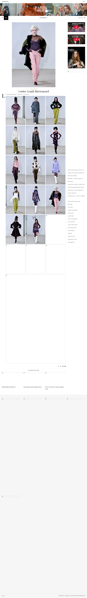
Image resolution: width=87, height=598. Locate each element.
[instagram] (83, 1)
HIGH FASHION (71, 221)
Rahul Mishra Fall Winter (9, 387)
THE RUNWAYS (5, 1)
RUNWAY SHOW (71, 236)
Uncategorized (71, 242)
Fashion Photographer (73, 210)
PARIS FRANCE (71, 230)
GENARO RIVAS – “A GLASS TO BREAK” (76, 196)
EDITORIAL (70, 207)
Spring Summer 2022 (72, 239)
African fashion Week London (74, 201)
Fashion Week (33, 89)
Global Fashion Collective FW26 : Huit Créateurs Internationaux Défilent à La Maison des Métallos (76, 172)
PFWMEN (70, 233)
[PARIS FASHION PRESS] (43, 9)
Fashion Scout (71, 213)
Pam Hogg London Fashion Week (32, 387)
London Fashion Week (72, 224)
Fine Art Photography (72, 218)
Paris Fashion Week (72, 227)
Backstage (70, 204)
